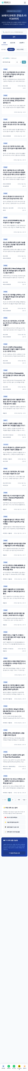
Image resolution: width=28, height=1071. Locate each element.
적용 (24, 62)
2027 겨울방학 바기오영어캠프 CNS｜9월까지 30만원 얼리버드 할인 (14, 591)
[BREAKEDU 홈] (8, 2)
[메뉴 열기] (25, 2)
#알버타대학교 (12, 766)
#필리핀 (5, 413)
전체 (4, 42)
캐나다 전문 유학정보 (11, 817)
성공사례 (12, 42)
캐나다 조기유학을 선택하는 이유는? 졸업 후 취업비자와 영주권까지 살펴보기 (14, 297)
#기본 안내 (10, 435)
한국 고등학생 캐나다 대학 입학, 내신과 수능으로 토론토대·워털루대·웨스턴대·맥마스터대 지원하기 (14, 172)
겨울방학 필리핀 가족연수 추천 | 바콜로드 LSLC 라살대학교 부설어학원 (13, 522)
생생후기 (21, 42)
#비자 (4, 210)
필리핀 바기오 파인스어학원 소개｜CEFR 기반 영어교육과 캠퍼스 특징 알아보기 (14, 781)
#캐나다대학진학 (7, 88)
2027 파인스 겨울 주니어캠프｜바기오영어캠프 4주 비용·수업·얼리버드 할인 (14, 637)
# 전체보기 (11, 49)
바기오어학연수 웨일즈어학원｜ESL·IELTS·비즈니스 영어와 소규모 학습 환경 (14, 711)
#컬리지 (10, 459)
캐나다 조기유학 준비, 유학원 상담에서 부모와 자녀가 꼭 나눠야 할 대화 (14, 124)
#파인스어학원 (20, 49)
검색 (14, 37)
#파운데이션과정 (7, 768)
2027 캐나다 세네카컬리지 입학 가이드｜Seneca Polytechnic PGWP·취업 (13, 498)
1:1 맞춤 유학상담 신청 (14, 853)
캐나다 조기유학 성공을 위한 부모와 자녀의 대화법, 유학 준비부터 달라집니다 (14, 101)
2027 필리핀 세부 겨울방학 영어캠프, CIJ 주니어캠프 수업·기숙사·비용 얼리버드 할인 (14, 402)
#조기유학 (5, 85)
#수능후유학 (6, 186)
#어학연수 (5, 459)
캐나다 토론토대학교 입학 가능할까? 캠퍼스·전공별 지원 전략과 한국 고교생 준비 (14, 244)
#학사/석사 (5, 208)
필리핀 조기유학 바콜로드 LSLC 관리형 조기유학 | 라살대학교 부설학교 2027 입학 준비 (13, 687)
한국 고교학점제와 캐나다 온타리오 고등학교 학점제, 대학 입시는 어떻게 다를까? (14, 74)
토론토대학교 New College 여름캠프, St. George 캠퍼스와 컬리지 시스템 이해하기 (14, 271)
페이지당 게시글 (6, 62)
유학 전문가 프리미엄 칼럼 (12, 832)
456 (19, 799)
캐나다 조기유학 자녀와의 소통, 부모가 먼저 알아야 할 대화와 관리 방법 (14, 148)
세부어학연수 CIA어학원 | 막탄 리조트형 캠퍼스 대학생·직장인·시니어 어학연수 (14, 663)
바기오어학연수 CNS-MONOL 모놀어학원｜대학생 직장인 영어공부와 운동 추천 (14, 567)
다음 (24, 799)
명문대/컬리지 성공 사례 (12, 827)
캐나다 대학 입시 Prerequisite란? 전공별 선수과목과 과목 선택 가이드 (14, 375)
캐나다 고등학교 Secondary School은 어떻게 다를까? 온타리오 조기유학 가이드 (14, 349)
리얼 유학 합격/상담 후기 (12, 822)
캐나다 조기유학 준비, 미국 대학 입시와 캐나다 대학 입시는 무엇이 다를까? (14, 323)
